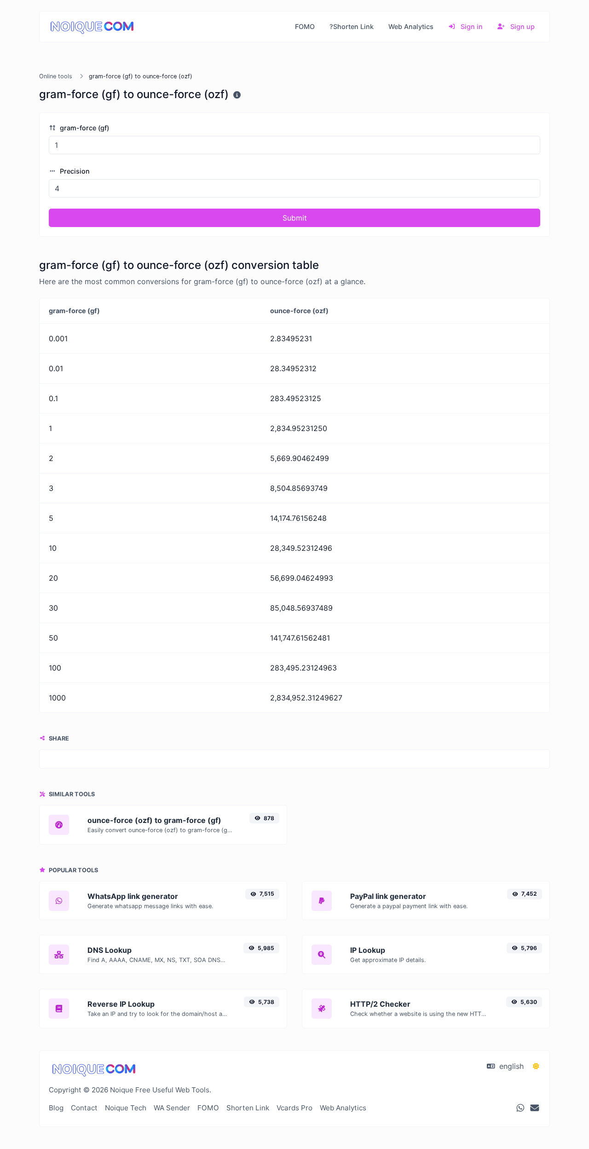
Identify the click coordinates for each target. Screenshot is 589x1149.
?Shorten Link (351, 26)
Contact (84, 1107)
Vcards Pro (294, 1107)
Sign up (521, 26)
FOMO (305, 26)
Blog (56, 1107)
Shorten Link (247, 1107)
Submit (295, 217)
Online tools (55, 76)
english (510, 1066)
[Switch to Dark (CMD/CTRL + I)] (536, 1066)
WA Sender (172, 1107)
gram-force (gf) (83, 128)
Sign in (471, 26)
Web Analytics (410, 26)
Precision (74, 171)
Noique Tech (125, 1107)
